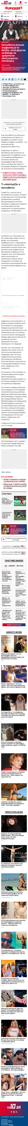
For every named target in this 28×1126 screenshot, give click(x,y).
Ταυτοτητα (4, 1119)
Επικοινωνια (4, 1123)
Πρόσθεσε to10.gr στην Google (15, 128)
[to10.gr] (6, 3)
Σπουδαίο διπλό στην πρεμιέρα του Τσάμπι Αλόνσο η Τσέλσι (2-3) (21, 593)
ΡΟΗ (6, 565)
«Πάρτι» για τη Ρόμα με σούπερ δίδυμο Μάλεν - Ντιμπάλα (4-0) (21, 603)
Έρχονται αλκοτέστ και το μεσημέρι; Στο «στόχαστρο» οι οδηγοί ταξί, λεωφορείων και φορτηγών (21, 615)
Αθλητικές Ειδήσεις (20, 552)
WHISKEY (11, 1124)
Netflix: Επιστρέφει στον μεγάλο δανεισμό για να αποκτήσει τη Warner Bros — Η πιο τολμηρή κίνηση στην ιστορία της (13, 69)
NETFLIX (8, 472)
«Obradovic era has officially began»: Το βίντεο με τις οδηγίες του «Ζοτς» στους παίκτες (7, 615)
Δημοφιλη (12, 565)
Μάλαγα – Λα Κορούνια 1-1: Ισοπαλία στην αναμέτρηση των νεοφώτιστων (6, 601)
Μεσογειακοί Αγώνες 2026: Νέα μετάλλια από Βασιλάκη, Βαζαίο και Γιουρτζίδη (6, 589)
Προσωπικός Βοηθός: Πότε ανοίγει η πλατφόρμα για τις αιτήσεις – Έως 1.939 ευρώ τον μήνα (7, 576)
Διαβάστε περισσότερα (14, 625)
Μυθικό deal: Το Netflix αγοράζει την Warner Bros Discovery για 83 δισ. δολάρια (15, 486)
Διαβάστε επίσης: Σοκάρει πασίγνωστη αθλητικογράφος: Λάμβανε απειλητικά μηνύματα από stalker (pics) (15, 175)
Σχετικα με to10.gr (6, 1120)
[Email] (24, 79)
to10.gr (3, 75)
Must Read (20, 565)
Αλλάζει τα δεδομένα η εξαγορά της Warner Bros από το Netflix (15, 480)
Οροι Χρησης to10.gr (6, 1122)
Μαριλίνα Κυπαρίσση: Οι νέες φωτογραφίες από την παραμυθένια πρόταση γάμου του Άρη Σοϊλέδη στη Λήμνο (21, 578)
